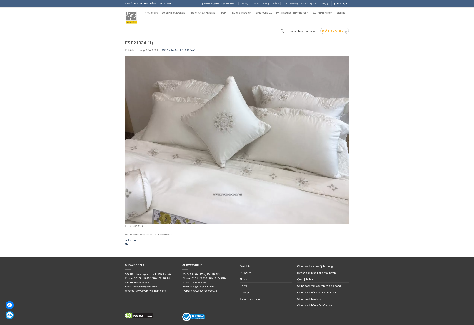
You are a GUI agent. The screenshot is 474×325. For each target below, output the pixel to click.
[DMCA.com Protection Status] (139, 315)
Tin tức (256, 3)
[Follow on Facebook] (335, 4)
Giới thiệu (245, 3)
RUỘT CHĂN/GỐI (241, 13)
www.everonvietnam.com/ (151, 290)
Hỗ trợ (276, 3)
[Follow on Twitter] (338, 4)
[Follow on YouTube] (347, 4)
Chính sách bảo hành (309, 298)
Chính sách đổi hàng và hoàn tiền (317, 292)
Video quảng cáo (308, 3)
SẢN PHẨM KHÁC (322, 13)
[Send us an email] (341, 4)
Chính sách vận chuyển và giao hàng (319, 285)
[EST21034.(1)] (237, 139)
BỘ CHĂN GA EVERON (173, 13)
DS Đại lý (324, 3)
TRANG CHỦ (151, 13)
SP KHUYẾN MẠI (264, 13)
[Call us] (344, 4)
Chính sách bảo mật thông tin (314, 305)
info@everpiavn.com (145, 286)
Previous (131, 239)
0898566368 (141, 282)
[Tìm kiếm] (283, 30)
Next (129, 244)
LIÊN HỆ (341, 13)
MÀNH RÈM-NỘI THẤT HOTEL (291, 13)
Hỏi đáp (266, 3)
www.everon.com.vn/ (205, 290)
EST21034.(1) (188, 50)
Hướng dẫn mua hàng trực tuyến (316, 272)
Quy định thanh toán (309, 279)
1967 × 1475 (169, 50)
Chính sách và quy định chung (315, 266)
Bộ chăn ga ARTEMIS (203, 13)
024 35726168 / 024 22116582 (152, 278)
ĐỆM (223, 13)
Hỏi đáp (244, 292)
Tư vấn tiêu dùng (290, 3)
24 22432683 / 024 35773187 (208, 278)
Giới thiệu (245, 266)
